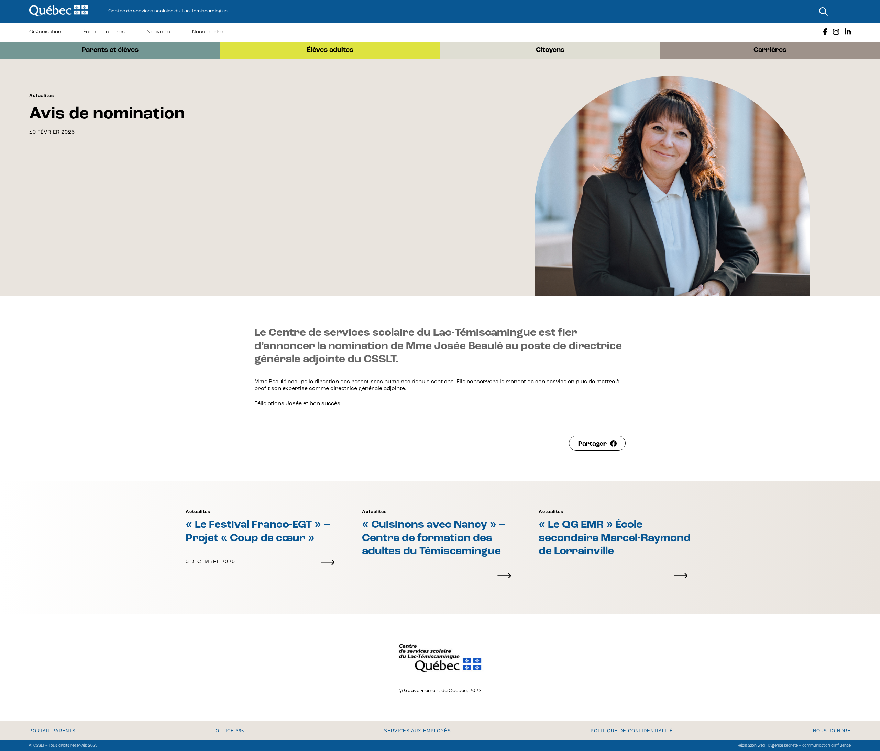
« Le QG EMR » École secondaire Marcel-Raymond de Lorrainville (615, 538)
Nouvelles (158, 32)
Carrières (770, 50)
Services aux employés (417, 730)
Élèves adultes (330, 50)
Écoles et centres (104, 32)
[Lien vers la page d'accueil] (58, 11)
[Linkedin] (848, 32)
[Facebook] (825, 32)
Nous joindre (207, 32)
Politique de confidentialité (632, 730)
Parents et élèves (110, 50)
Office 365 (230, 730)
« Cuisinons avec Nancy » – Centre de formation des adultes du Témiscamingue (434, 538)
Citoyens (550, 50)
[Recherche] (823, 11)
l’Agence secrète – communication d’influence (809, 746)
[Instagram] (836, 32)
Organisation (45, 32)
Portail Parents (52, 730)
